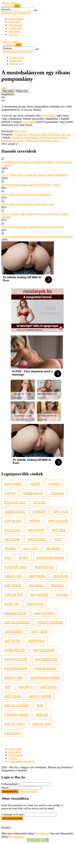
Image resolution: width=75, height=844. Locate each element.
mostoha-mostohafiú (45, 677)
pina (8, 557)
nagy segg (30, 548)
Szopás (56, 134)
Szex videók (15, 748)
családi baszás (15, 511)
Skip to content (9, 2)
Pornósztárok (15, 755)
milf (8, 686)
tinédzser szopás (16, 714)
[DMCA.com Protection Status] (37, 840)
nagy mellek (14, 594)
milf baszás (13, 696)
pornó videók (48, 115)
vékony (56, 140)
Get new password (12, 818)
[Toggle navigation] (2, 6)
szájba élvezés (15, 650)
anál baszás (48, 686)
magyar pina (41, 723)
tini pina (62, 594)
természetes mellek (50, 557)
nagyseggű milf (16, 659)
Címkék (12, 758)
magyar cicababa (17, 705)
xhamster (57, 493)
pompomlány (8, 140)
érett (40, 705)
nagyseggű (36, 530)
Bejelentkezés (9, 12)
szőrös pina (31, 140)
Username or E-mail (12, 814)
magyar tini (13, 520)
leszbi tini (12, 603)
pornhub (39, 511)
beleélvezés (35, 603)
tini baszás (12, 539)
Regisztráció (24, 12)
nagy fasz (59, 530)
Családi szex (15, 28)
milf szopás (13, 585)
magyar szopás (43, 650)
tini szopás (45, 140)
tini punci (36, 585)
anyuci (24, 557)
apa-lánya (17, 137)
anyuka (10, 548)
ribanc (20, 140)
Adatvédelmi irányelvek (21, 761)
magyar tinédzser (17, 622)
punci (58, 539)
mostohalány (46, 137)
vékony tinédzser (50, 622)
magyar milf (39, 594)
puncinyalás (13, 677)
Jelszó (4, 787)
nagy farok (39, 631)
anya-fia (39, 502)
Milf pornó (14, 31)
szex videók (29, 121)
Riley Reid (20, 131)
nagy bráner (60, 137)
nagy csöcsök (58, 520)
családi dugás (33, 493)
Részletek (8, 91)
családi (35, 483)
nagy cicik (61, 511)
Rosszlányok (43, 134)
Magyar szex (15, 25)
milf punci (12, 733)
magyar (10, 493)
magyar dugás (44, 613)
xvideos (53, 483)
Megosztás (22, 91)
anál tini (42, 714)
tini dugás (53, 548)
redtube (34, 520)
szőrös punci (37, 539)
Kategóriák (14, 21)
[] (35, 10)
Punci (32, 134)
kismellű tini (44, 566)
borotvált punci (16, 566)
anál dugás (12, 640)
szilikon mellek (40, 696)
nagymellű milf (46, 659)
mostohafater (31, 137)
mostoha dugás (16, 613)
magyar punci (15, 723)
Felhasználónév (9, 784)
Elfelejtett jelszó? (28, 791)
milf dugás (61, 576)
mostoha (57, 585)
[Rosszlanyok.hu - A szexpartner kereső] (37, 331)
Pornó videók (15, 18)
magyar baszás (45, 668)
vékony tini (13, 576)
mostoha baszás (16, 668)
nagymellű (37, 576)
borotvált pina (15, 502)
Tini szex (13, 34)
